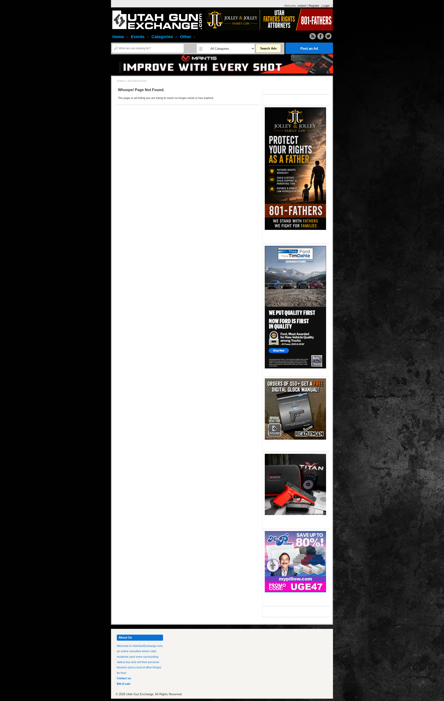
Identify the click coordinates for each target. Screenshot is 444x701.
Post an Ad (309, 48)
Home (120, 36)
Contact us (124, 678)
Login (326, 5)
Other (187, 36)
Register (314, 5)
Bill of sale (123, 684)
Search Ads (268, 48)
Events (139, 36)
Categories (164, 36)
